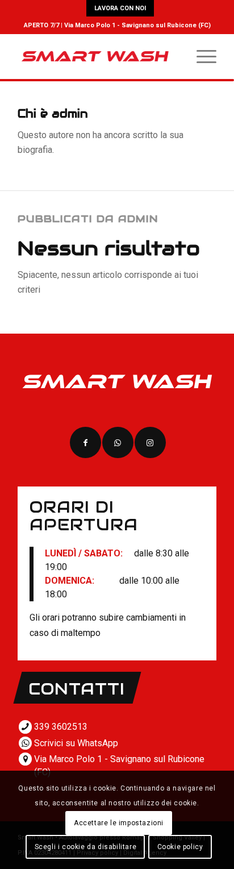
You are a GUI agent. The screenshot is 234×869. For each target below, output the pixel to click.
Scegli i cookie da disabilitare (86, 847)
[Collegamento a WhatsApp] (117, 442)
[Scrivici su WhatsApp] (25, 743)
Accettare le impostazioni (119, 823)
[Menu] (200, 56)
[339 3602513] (25, 726)
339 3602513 (60, 726)
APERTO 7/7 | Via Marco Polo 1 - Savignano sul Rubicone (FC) (117, 25)
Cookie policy (180, 847)
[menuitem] (120, 8)
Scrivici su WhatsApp (76, 743)
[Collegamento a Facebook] (85, 442)
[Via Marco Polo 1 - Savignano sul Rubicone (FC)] (25, 759)
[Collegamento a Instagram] (150, 442)
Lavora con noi (120, 8)
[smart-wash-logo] (97, 56)
